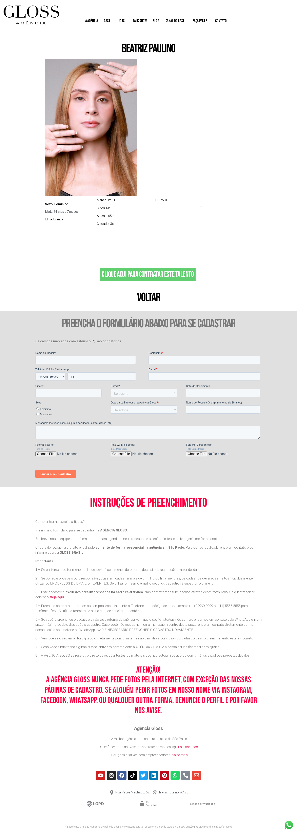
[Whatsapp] (175, 775)
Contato (221, 20)
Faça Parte (200, 20)
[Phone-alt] (185, 775)
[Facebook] (121, 775)
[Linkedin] (153, 775)
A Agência (91, 20)
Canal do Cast (175, 20)
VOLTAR (148, 297)
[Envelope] (196, 775)
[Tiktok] (132, 775)
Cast (107, 20)
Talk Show (140, 20)
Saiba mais (180, 755)
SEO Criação (187, 826)
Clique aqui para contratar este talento (148, 274)
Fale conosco (188, 747)
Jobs (121, 20)
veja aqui (57, 597)
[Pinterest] (164, 775)
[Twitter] (143, 775)
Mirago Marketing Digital (95, 826)
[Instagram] (111, 775)
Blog (156, 20)
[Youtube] (100, 775)
